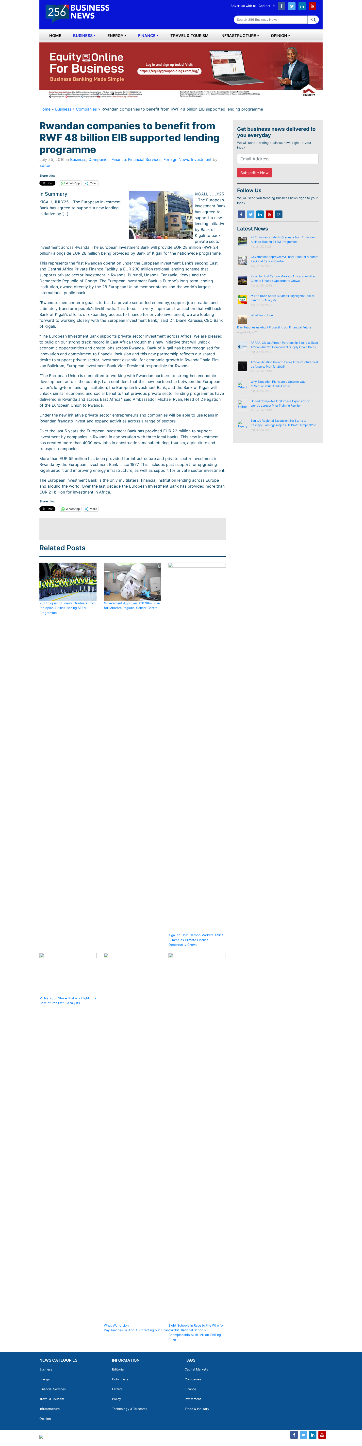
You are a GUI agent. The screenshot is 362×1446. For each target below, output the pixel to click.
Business (83, 35)
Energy (115, 35)
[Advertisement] (129, 529)
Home (55, 35)
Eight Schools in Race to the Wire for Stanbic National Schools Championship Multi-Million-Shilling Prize (196, 1333)
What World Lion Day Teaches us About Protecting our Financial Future (144, 1328)
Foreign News (176, 159)
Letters (117, 1389)
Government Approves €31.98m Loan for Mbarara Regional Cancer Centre (132, 605)
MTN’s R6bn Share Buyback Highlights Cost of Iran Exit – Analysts (68, 1000)
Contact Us (267, 6)
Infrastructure (238, 35)
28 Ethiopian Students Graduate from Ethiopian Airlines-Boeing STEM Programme (67, 607)
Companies (86, 109)
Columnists (120, 1379)
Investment (201, 159)
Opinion (279, 35)
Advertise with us (243, 6)
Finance (147, 35)
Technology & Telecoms (129, 1409)
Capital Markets (196, 1369)
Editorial (118, 1369)
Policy (116, 1399)
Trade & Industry (197, 1409)
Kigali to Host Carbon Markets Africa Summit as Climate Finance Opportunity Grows (195, 939)
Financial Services (144, 159)
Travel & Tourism (189, 35)
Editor (45, 165)
